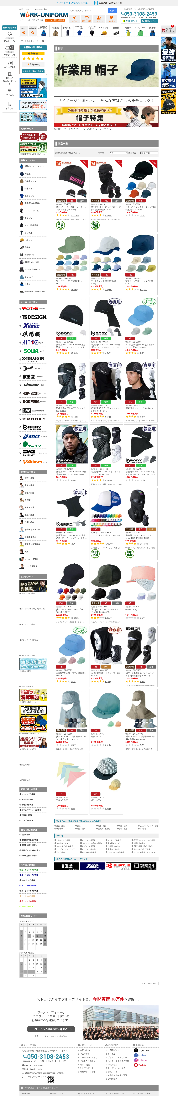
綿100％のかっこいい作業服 (144, 840)
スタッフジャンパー (116, 1093)
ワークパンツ (57, 1093)
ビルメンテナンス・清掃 (149, 826)
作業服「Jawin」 (114, 846)
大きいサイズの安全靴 (142, 849)
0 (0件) (142, 216)
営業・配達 (123, 829)
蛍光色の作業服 (27, 906)
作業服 (27, 1093)
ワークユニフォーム (49, 1012)
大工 (79, 826)
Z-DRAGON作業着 (89, 852)
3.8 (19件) (144, 544)
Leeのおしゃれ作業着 (116, 852)
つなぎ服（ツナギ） (88, 1093)
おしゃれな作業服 (63, 840)
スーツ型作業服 (27, 686)
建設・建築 (60, 826)
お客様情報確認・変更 (117, 1075)
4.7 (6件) (74, 353)
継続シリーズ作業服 (28, 749)
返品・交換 (85, 1064)
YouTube (142, 1065)
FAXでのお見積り (87, 1061)
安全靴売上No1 (62, 843)
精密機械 (59, 829)
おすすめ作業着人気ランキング (145, 852)
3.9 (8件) (108, 290)
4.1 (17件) (75, 216)
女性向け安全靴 (113, 849)
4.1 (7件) (108, 216)
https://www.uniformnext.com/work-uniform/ (44, 1073)
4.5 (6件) (108, 353)
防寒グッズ (25, 780)
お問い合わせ (150, 21)
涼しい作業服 (26, 671)
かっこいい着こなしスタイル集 (33, 609)
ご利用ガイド (113, 1050)
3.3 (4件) (143, 290)
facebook (142, 1055)
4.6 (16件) (75, 618)
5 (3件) (142, 682)
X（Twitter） (144, 1050)
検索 (111, 11)
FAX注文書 (84, 1054)
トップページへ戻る (116, 1068)
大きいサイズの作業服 (64, 846)
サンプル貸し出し (88, 1068)
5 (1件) (108, 417)
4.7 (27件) (109, 544)
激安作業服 (60, 852)
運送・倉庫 (81, 829)
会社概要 (112, 1054)
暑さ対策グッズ (113, 843)
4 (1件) (142, 353)
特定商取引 (113, 1064)
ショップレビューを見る (33, 71)
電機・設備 (123, 826)
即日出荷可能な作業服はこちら (33, 154)
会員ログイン (113, 1072)
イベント (143, 829)
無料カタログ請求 (88, 1072)
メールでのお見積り (88, 1057)
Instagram (143, 1060)
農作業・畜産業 (104, 829)
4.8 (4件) (74, 290)
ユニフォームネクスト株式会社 (54, 1036)
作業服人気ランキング (29, 702)
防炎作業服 (25, 765)
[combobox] (88, 10)
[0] (168, 36)
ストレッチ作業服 (114, 840)
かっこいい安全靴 (89, 849)
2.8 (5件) (108, 618)
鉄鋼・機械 (102, 826)
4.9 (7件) (74, 417)
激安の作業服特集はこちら (31, 734)
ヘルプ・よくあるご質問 (118, 1061)
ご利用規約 (113, 1079)
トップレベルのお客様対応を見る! (49, 1029)
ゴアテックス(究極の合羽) (92, 843)
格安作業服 (26, 835)
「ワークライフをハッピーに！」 (74, 3)
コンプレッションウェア (65, 849)
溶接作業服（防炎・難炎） (144, 846)
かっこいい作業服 (89, 840)
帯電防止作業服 (139, 843)
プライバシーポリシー (117, 1057)
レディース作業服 (89, 846)
